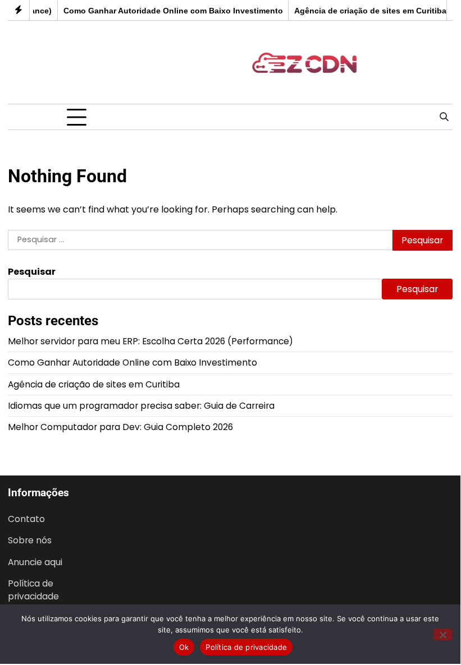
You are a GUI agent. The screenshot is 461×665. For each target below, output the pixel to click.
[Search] (444, 117)
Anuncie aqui (35, 562)
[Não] (442, 634)
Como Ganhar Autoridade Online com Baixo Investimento (169, 11)
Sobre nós (30, 540)
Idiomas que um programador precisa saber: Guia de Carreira (141, 406)
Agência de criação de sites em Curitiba (366, 11)
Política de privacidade (33, 590)
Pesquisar (32, 271)
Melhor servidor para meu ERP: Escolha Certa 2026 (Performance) (150, 341)
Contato (26, 519)
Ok (184, 647)
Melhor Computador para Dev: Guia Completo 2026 (120, 427)
